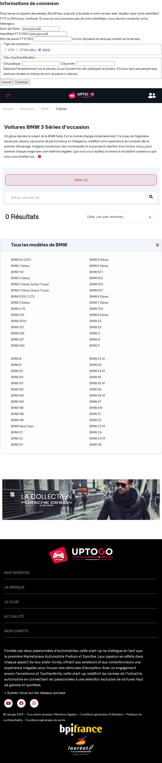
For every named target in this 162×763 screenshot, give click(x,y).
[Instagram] (34, 703)
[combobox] (119, 217)
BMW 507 (96, 290)
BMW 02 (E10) (21, 259)
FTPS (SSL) (28, 50)
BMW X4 (95, 365)
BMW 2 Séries (20, 278)
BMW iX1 (17, 371)
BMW (45, 109)
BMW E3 (95, 321)
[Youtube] (8, 703)
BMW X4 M (97, 371)
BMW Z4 (95, 432)
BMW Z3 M (97, 426)
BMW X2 (17, 438)
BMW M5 (17, 408)
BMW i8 (16, 358)
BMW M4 (17, 401)
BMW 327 (17, 339)
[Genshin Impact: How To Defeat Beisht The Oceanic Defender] (81, 95)
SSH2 (46, 50)
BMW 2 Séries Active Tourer (30, 284)
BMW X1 (17, 432)
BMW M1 (17, 383)
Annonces (27, 109)
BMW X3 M (97, 358)
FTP (11, 50)
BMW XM (95, 408)
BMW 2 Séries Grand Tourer (30, 290)
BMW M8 (17, 420)
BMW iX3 (17, 377)
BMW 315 (17, 315)
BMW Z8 (95, 444)
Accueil (8, 109)
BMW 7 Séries (98, 302)
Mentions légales (66, 714)
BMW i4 (94, 339)
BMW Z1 (95, 414)
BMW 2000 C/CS (23, 296)
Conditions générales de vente (45, 720)
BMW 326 (17, 333)
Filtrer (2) (81, 180)
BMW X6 (95, 389)
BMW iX (16, 365)
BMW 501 (96, 272)
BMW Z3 (95, 420)
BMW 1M (17, 272)
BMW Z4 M (97, 438)
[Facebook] (21, 703)
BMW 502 (96, 278)
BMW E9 (95, 327)
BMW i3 (94, 333)
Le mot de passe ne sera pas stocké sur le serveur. (70, 39)
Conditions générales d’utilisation (101, 714)
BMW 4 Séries (99, 259)
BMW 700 (96, 309)
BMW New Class (22, 426)
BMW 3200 (18, 321)
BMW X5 (95, 377)
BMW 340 (18, 345)
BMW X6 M (97, 395)
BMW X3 (17, 444)
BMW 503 (96, 284)
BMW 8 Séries (98, 315)
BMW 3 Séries (20, 302)
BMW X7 (95, 401)
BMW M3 (17, 395)
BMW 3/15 (18, 309)
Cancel (6, 82)
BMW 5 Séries (98, 266)
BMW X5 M (97, 383)
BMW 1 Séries (20, 266)
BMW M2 (17, 389)
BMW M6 (17, 414)
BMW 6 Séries (99, 296)
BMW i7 (94, 345)
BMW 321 (17, 327)
